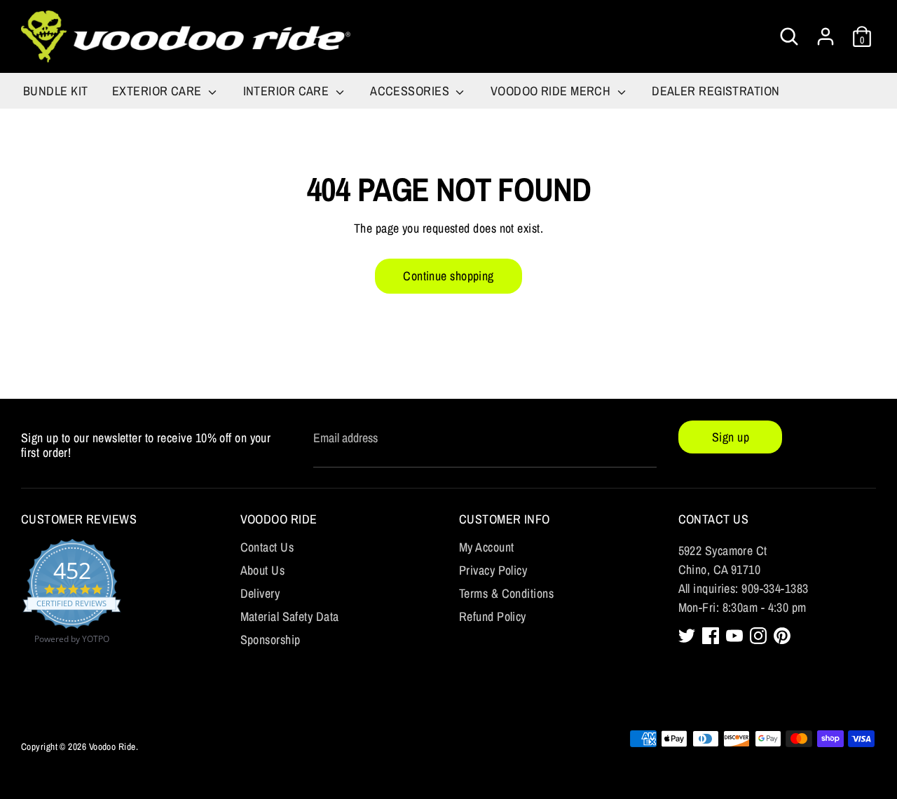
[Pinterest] (782, 635)
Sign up (730, 437)
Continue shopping (448, 276)
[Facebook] (710, 635)
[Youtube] (734, 635)
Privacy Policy (493, 570)
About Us (262, 570)
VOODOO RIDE (278, 519)
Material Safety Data (289, 616)
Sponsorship (270, 639)
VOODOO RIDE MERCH (552, 91)
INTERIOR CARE (287, 91)
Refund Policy (492, 616)
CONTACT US (713, 519)
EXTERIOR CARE (158, 91)
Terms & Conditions (506, 593)
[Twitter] (686, 635)
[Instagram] (758, 635)
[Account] (826, 32)
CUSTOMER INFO (504, 519)
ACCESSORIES (411, 91)
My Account (486, 547)
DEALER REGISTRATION (716, 91)
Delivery (260, 593)
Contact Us (267, 547)
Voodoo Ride (112, 746)
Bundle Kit (55, 91)
